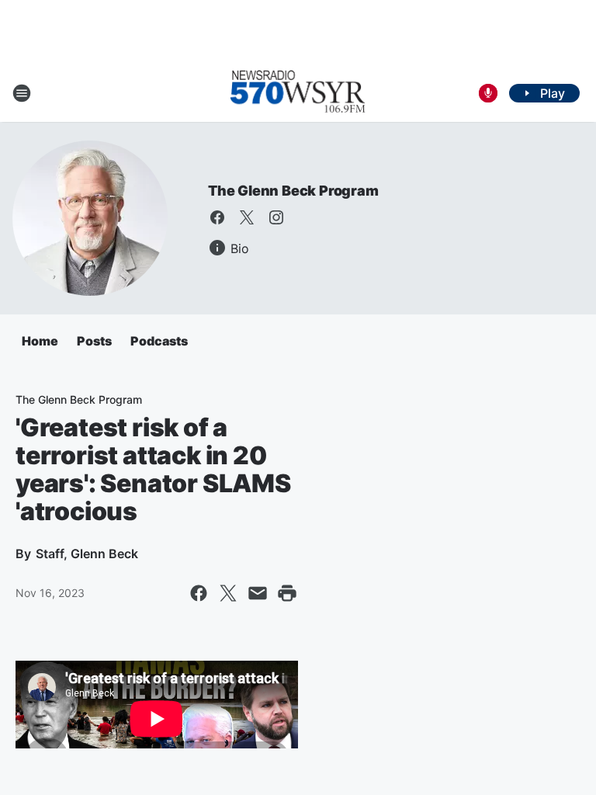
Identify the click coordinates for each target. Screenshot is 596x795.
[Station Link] (298, 93)
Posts (94, 341)
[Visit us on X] (246, 217)
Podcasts (159, 341)
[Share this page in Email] (258, 593)
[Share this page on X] (228, 593)
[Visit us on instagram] (276, 217)
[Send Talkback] (488, 93)
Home (40, 341)
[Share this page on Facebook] (199, 593)
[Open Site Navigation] (21, 93)
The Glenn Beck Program (293, 190)
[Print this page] (287, 593)
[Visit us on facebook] (217, 217)
